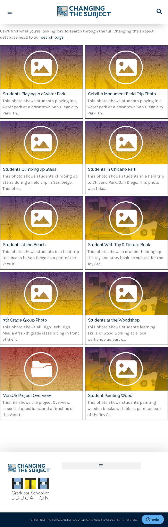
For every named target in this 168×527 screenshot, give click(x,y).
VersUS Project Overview (27, 395)
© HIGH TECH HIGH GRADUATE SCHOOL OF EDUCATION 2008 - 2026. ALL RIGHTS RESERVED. (84, 519)
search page (52, 37)
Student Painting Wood (110, 395)
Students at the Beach (24, 244)
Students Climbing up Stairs (29, 169)
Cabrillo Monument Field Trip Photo (122, 93)
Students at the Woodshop (114, 320)
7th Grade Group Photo (25, 320)
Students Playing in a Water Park (34, 93)
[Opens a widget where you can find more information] (152, 520)
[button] (9, 12)
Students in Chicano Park (112, 169)
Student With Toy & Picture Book (119, 244)
